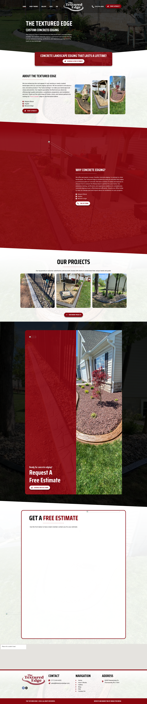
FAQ (57, 6)
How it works (33, 6)
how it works (34, 96)
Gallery (43, 6)
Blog (51, 6)
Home (24, 6)
